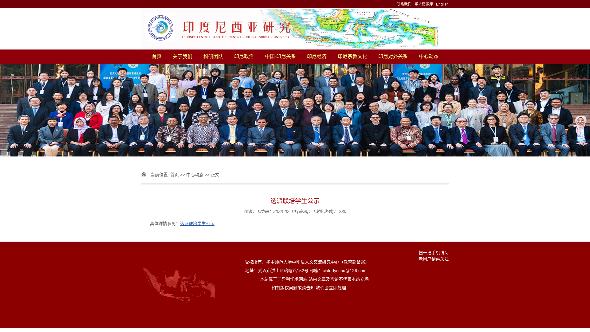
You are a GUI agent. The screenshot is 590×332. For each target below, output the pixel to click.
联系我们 (404, 4)
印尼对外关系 (393, 56)
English (442, 4)
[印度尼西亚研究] (295, 28)
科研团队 (213, 56)
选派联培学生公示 (197, 223)
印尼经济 (317, 56)
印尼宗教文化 (352, 56)
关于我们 (182, 56)
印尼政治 (244, 56)
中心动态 (429, 56)
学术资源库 (424, 4)
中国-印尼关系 (280, 56)
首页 (157, 56)
